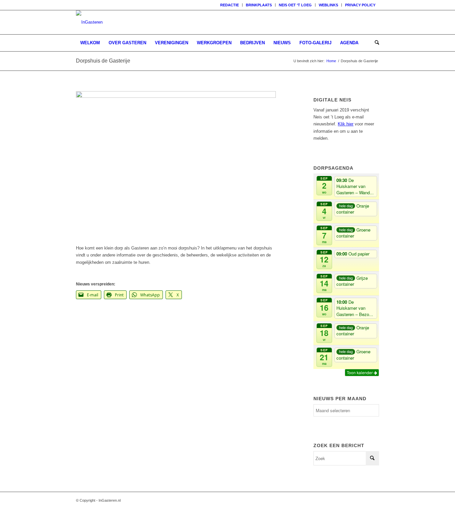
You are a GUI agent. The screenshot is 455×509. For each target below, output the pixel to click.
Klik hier (345, 123)
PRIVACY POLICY (360, 5)
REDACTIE (229, 5)
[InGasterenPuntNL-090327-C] (89, 22)
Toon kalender (360, 372)
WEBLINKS (328, 5)
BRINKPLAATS (259, 5)
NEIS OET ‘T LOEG (295, 5)
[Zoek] (374, 43)
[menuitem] (229, 5)
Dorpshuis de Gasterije (103, 61)
